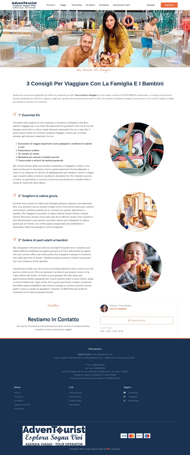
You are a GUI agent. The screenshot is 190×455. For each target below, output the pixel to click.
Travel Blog (77, 5)
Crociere (50, 5)
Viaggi (63, 5)
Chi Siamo (90, 5)
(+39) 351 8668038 (117, 309)
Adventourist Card (121, 5)
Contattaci (104, 5)
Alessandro (116, 449)
